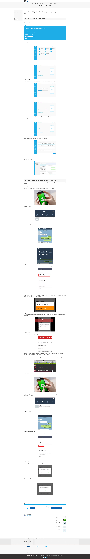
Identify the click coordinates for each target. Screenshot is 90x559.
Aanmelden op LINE (16, 13)
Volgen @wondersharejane (29, 515)
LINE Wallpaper (15, 18)
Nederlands (29, 552)
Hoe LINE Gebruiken (16, 17)
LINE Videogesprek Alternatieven (17, 12)
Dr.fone (28, 546)
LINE (39, 514)
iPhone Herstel (39, 543)
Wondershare (29, 555)
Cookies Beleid (42, 555)
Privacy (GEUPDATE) (38, 555)
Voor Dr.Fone (34, 555)
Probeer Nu (28, 36)
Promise (49, 555)
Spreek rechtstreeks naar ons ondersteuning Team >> (47, 517)
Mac (32, 34)
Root (24, 543)
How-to (26, 538)
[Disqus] (38, 527)
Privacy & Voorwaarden (46, 555)
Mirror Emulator (32, 543)
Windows (30, 34)
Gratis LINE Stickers (16, 19)
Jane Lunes (36, 514)
